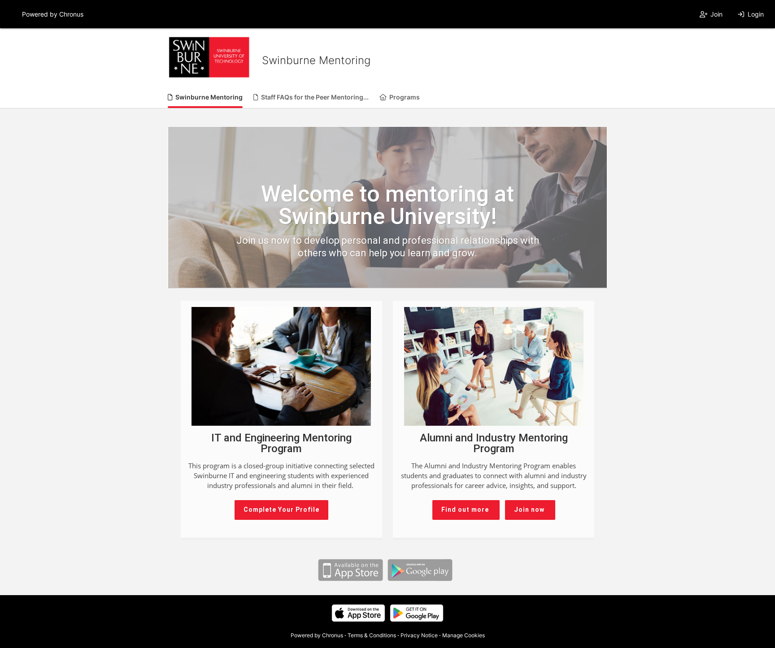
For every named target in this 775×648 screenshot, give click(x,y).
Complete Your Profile (281, 509)
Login (756, 14)
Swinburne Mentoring (209, 97)
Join (716, 14)
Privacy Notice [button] (419, 635)
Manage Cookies (463, 635)
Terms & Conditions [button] (372, 635)
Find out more (466, 509)
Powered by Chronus (52, 14)
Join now (530, 509)
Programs (404, 97)
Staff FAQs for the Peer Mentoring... (315, 97)
